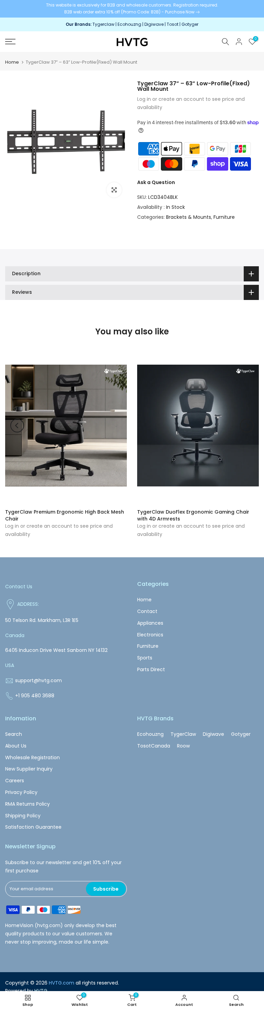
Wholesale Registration (32, 757)
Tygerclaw (104, 24)
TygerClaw (183, 734)
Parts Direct (151, 669)
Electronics (150, 634)
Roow (183, 745)
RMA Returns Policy (27, 804)
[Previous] (17, 425)
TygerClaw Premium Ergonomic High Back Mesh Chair (64, 515)
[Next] (247, 425)
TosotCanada (153, 745)
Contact (147, 611)
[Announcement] (132, 9)
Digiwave (154, 24)
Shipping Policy (23, 815)
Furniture (224, 217)
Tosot (172, 24)
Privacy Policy (21, 792)
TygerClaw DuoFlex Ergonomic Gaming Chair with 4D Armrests (193, 515)
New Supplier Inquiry (29, 768)
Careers (14, 780)
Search (13, 734)
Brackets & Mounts (188, 217)
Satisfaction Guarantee (33, 827)
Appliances (150, 623)
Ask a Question (156, 182)
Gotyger (190, 24)
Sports (144, 657)
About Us (15, 745)
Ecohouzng (129, 24)
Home (12, 62)
